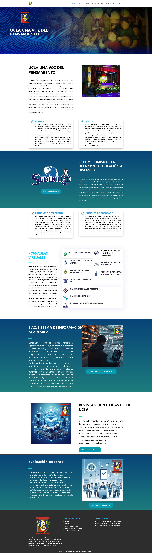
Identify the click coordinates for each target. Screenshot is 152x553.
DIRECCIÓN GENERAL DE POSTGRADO (85, 289)
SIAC (102, 3)
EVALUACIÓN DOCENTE (113, 3)
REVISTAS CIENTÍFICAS (92, 3)
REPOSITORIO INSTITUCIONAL (100, 371)
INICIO (74, 3)
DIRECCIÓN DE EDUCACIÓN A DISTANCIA (86, 303)
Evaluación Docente (100, 505)
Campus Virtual (50, 191)
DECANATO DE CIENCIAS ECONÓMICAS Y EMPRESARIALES (110, 253)
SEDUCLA (80, 3)
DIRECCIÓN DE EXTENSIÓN (80, 296)
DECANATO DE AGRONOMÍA (80, 252)
